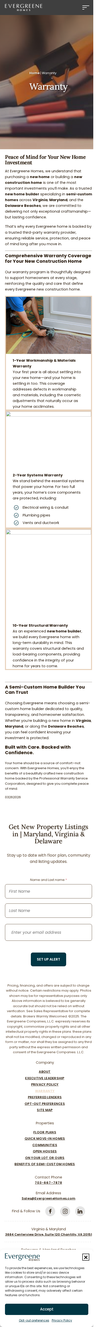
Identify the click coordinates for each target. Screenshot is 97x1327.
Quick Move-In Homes (45, 1138)
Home (34, 73)
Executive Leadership (44, 1078)
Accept (46, 1309)
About (44, 1072)
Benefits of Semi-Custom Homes (44, 1164)
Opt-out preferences (34, 1320)
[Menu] (85, 7)
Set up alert (48, 959)
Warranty (44, 1091)
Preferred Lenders (45, 1097)
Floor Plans (44, 1132)
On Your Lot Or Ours (45, 1158)
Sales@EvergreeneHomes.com (48, 1198)
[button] (85, 1257)
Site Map (44, 1110)
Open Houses (45, 1151)
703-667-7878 (48, 1182)
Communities (44, 1145)
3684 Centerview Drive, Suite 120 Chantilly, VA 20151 (48, 1234)
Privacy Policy (62, 1320)
